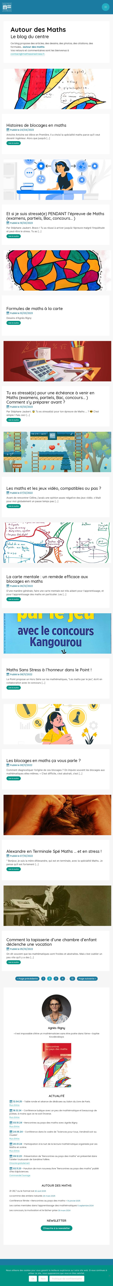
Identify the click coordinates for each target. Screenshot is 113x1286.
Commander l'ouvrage (19, 1175)
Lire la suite (14, 143)
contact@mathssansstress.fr (28, 54)
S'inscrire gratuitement (19, 1163)
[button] (105, 7)
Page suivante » (87, 978)
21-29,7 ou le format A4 (21, 1191)
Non (43, 1278)
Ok (32, 1278)
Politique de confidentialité (67, 1278)
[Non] (109, 1275)
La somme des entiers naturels (25, 1195)
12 (72, 978)
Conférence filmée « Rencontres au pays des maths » (38, 1200)
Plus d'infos (14, 1105)
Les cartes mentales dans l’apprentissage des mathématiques (43, 1205)
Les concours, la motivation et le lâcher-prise (33, 1210)
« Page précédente (27, 978)
